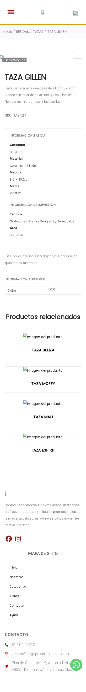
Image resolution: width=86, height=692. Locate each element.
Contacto (17, 605)
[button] (10, 12)
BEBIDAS (22, 31)
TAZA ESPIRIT (43, 450)
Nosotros (16, 577)
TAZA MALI (43, 417)
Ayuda (14, 615)
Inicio (8, 31)
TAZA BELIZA (43, 350)
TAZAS (38, 31)
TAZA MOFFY (43, 383)
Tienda (14, 596)
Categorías (18, 586)
